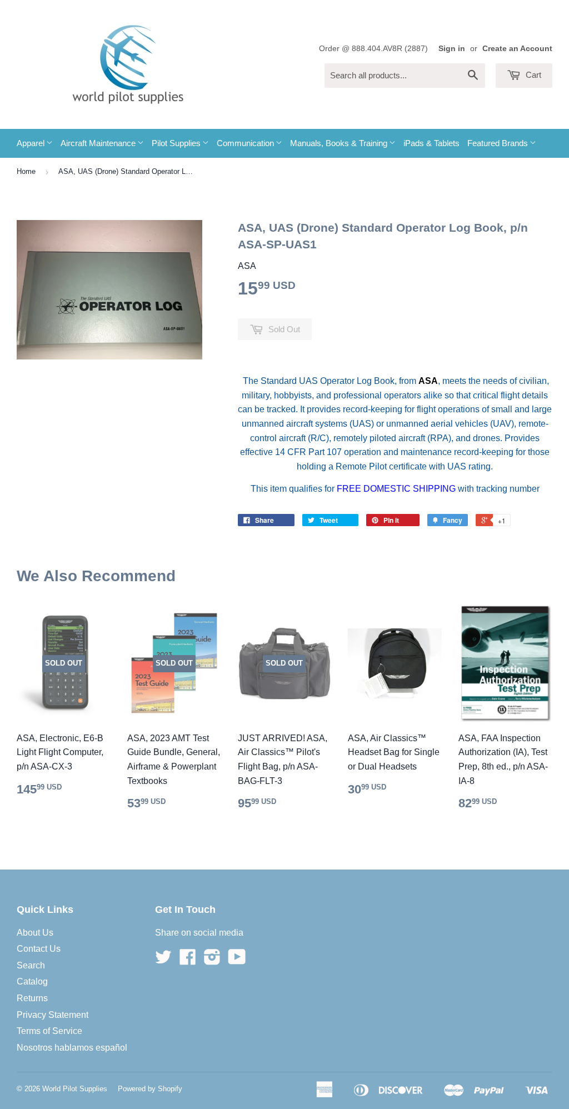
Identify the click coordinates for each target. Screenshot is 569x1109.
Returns (32, 998)
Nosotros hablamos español (72, 1047)
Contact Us (39, 948)
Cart (532, 74)
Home (26, 171)
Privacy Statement (52, 1015)
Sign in (451, 48)
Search (31, 965)
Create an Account (517, 48)
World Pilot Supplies (74, 1089)
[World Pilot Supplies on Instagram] (212, 960)
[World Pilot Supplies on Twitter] (163, 960)
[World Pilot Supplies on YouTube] (237, 960)
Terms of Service (49, 1031)
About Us (35, 932)
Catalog (32, 981)
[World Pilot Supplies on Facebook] (187, 960)
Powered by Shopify (150, 1089)
